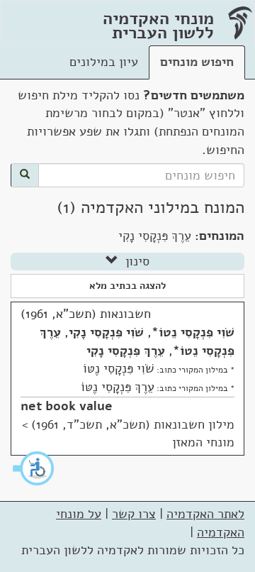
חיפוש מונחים (197, 61)
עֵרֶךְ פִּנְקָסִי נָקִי (125, 350)
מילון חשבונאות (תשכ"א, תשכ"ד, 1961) (132, 424)
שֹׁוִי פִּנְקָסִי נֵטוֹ (196, 332)
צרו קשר (134, 513)
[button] (34, 468)
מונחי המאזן (203, 442)
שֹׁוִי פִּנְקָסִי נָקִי (106, 332)
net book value (67, 405)
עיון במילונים (103, 61)
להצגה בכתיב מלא (127, 285)
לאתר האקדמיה (205, 513)
